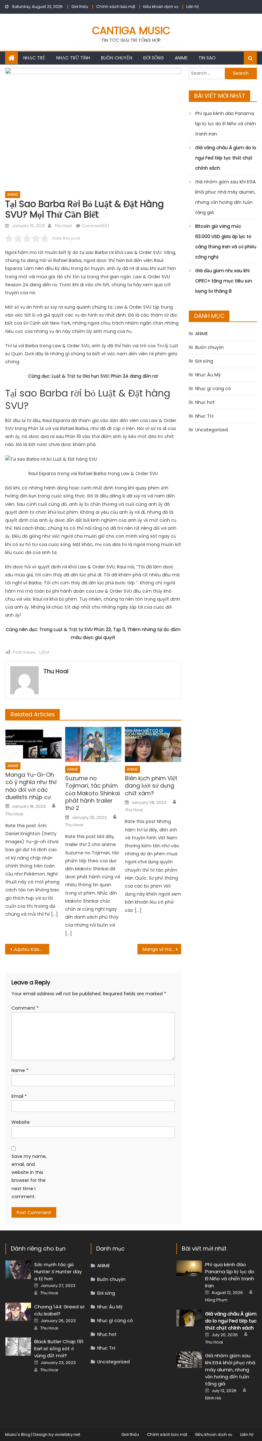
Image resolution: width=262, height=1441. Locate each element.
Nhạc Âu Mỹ (208, 375)
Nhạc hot (205, 402)
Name (20, 1070)
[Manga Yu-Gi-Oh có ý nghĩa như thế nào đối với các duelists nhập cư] (33, 743)
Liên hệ (192, 6)
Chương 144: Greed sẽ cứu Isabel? (59, 1310)
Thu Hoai (63, 226)
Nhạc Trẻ (34, 58)
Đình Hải (213, 1398)
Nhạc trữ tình (73, 58)
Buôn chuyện (116, 58)
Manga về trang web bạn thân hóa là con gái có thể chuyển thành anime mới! (162, 949)
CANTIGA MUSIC (131, 30)
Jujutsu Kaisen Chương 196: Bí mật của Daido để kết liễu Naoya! (31, 949)
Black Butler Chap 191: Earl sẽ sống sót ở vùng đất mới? (59, 1348)
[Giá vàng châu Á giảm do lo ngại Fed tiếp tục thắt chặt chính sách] (189, 1318)
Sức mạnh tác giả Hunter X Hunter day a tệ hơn (58, 1271)
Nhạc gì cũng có (213, 388)
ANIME (181, 58)
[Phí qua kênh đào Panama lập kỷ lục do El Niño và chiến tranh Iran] (189, 1268)
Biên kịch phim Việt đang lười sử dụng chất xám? (151, 785)
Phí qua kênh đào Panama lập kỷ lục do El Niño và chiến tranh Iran (225, 123)
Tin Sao (207, 58)
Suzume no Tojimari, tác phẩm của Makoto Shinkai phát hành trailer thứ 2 (92, 793)
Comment (25, 1008)
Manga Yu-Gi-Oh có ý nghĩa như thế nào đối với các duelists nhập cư (31, 786)
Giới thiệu (79, 6)
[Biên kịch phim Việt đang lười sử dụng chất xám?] (153, 744)
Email (19, 1096)
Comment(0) (95, 226)
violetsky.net (67, 1434)
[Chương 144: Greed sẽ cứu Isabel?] (18, 1312)
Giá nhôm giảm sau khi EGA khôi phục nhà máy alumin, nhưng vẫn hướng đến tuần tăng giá (225, 197)
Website (21, 1122)
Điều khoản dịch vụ (160, 6)
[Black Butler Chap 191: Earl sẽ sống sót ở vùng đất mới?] (18, 1346)
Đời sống (153, 58)
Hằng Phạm (216, 1300)
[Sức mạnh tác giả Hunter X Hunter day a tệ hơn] (18, 1269)
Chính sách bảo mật (115, 6)
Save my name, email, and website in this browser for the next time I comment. (29, 1176)
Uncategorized (211, 430)
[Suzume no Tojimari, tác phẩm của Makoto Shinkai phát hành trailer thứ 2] (93, 744)
